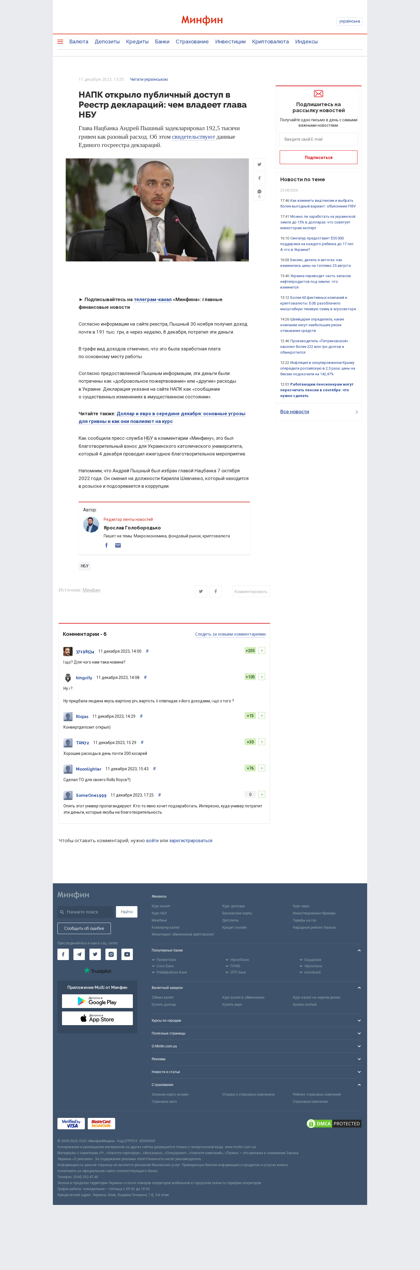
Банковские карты (237, 913)
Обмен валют (163, 997)
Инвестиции (230, 42)
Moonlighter (88, 769)
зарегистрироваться (190, 840)
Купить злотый (305, 1005)
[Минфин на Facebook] (63, 954)
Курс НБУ (159, 913)
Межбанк (159, 920)
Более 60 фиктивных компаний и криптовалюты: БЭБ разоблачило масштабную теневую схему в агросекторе (318, 303)
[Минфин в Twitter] (95, 954)
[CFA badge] (130, 1124)
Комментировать (251, 591)
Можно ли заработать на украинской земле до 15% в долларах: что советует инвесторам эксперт (317, 222)
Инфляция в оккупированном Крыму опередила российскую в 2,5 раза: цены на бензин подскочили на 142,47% (317, 368)
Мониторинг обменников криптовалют (183, 934)
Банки (162, 42)
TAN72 (82, 743)
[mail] (118, 545)
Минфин (91, 590)
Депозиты (107, 42)
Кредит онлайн (234, 928)
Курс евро (301, 906)
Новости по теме (302, 179)
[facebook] (106, 545)
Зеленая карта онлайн (170, 1094)
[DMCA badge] (334, 1124)
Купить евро (232, 1005)
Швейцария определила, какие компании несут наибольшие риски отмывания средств (312, 325)
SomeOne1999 (91, 795)
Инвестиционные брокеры (314, 913)
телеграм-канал (153, 299)
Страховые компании (310, 1102)
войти (152, 840)
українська (349, 21)
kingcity (84, 678)
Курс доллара (233, 906)
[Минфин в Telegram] (79, 954)
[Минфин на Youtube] (127, 954)
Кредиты (137, 42)
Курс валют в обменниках (243, 997)
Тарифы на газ (304, 920)
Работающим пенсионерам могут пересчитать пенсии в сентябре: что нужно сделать (316, 390)
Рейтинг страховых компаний (317, 1094)
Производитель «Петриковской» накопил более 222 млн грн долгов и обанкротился (314, 346)
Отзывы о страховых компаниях (248, 1094)
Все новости (294, 411)
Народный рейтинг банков (314, 928)
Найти (127, 912)
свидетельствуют (193, 136)
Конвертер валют (166, 928)
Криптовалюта (270, 42)
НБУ (148, 438)
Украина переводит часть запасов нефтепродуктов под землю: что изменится (315, 281)
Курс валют (161, 906)
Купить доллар (164, 1005)
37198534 (85, 651)
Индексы (306, 42)
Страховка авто (164, 1102)
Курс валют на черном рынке (316, 997)
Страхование (192, 42)
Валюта (78, 42)
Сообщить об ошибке (84, 928)
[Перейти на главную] (210, 21)
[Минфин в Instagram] (111, 954)
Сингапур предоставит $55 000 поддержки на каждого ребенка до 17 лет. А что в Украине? (317, 244)
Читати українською (149, 79)
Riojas (82, 716)
